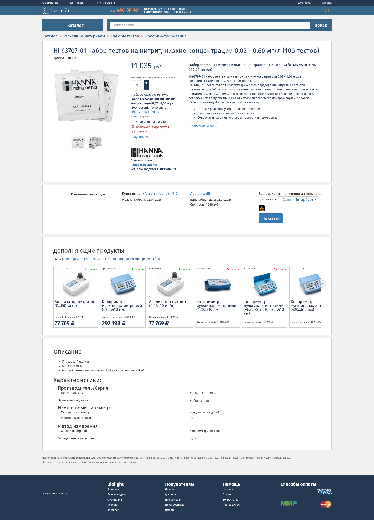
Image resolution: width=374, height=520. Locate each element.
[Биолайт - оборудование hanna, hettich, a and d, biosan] (56, 10)
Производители (174, 504)
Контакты (77, 2)
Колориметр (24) (78, 259)
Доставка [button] (198, 194)
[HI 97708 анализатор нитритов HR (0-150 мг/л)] (76, 285)
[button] (222, 412)
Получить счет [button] (141, 137)
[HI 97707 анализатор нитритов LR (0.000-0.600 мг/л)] (170, 285)
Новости (112, 504)
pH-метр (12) (101, 259)
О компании (50, 2)
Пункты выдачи (105, 2)
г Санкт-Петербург (297, 199)
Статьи (227, 494)
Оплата (327, 2)
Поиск (320, 25)
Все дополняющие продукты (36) (136, 259)
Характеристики (203, 126)
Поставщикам (231, 504)
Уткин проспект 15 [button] (160, 194)
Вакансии (113, 510)
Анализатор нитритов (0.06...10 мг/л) (169, 303)
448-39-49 (123, 10)
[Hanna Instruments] (147, 153)
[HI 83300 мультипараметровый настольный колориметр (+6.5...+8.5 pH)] (264, 285)
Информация (173, 499)
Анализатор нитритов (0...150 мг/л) (75, 303)
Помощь (228, 489)
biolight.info (48, 493)
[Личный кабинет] (327, 10)
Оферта (170, 510)
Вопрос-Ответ (231, 499)
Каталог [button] (75, 25)
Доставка (304, 2)
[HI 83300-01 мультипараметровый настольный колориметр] (312, 285)
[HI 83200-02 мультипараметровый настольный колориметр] (217, 285)
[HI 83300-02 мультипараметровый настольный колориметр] (123, 285)
